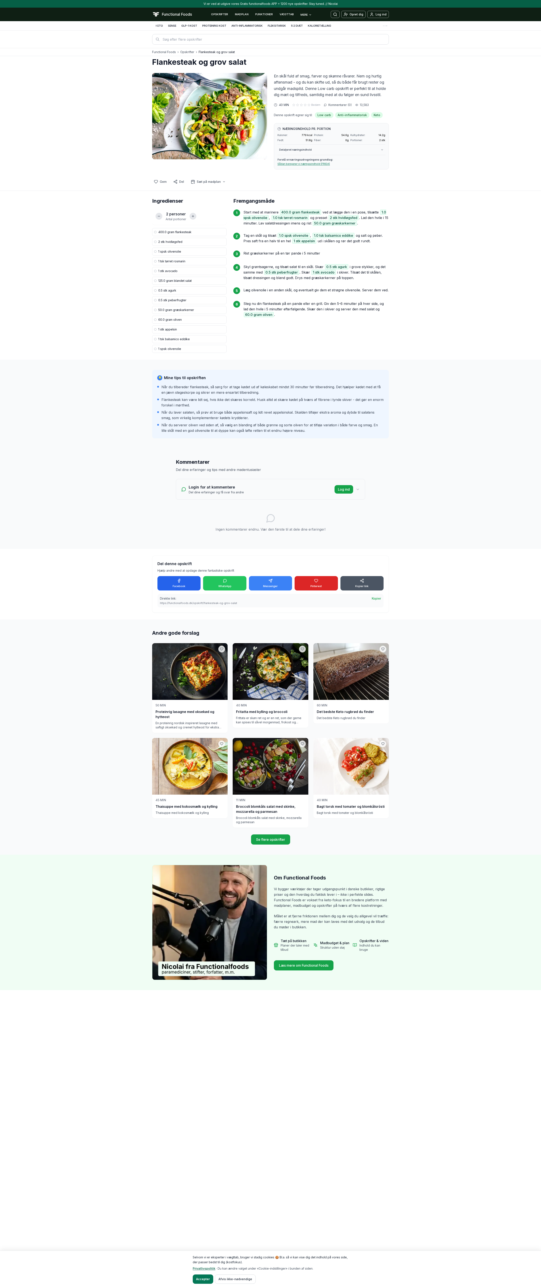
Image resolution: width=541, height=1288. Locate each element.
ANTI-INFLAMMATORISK (247, 25)
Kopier (376, 598)
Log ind (344, 489)
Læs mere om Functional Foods (303, 965)
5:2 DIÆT (297, 25)
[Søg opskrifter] (335, 14)
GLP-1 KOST (189, 25)
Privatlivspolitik (204, 1268)
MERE (304, 14)
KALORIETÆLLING (319, 25)
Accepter (203, 1279)
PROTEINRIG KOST (214, 25)
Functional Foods (164, 52)
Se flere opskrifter (270, 839)
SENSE (172, 25)
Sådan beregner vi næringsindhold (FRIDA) (303, 163)
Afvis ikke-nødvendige (235, 1279)
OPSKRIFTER (219, 14)
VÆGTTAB (287, 14)
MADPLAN (242, 14)
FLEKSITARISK (277, 25)
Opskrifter (187, 52)
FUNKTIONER (264, 14)
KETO (159, 25)
